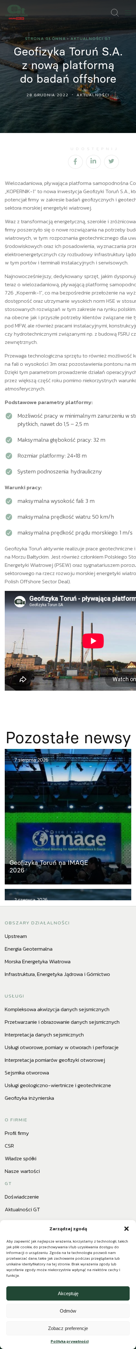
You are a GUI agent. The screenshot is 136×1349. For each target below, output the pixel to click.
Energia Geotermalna (29, 949)
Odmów (68, 1311)
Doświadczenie (22, 1197)
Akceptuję (68, 1293)
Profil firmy (17, 1133)
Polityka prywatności (70, 1341)
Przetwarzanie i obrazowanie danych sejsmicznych (62, 1022)
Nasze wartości (22, 1171)
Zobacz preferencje (68, 1328)
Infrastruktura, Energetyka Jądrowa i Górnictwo (57, 974)
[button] (126, 1229)
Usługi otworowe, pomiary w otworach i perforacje (62, 1047)
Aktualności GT (91, 38)
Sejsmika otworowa (27, 1072)
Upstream (16, 936)
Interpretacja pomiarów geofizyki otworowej (55, 1060)
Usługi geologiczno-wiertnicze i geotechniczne (58, 1085)
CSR (9, 1146)
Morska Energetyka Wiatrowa (38, 961)
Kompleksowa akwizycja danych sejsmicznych (57, 1009)
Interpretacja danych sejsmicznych (44, 1034)
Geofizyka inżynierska (29, 1098)
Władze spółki (20, 1158)
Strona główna (45, 38)
